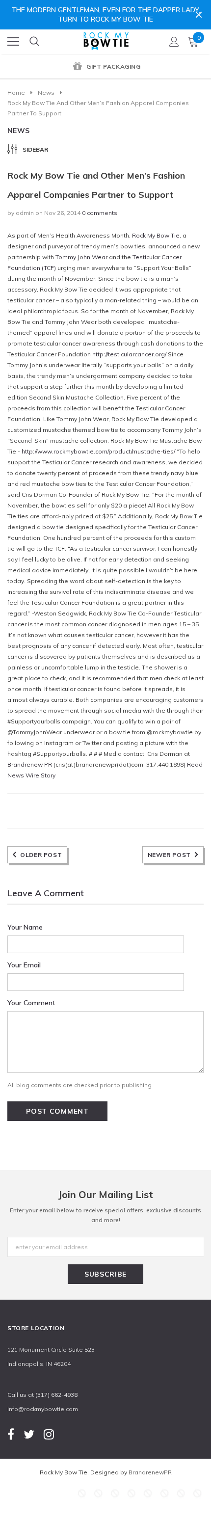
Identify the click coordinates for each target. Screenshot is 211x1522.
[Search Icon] (34, 42)
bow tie (53, 527)
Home (16, 92)
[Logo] (106, 39)
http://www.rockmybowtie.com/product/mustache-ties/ (99, 451)
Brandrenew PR (29, 764)
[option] (105, 67)
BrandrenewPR (150, 1472)
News (46, 92)
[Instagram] (49, 1434)
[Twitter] (29, 1434)
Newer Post (169, 854)
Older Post (41, 854)
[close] (199, 15)
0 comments (99, 212)
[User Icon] (174, 42)
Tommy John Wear (81, 257)
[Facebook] (10, 1434)
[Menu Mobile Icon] (13, 42)
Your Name (25, 927)
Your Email (24, 965)
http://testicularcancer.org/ (129, 354)
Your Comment (31, 1002)
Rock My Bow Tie (156, 235)
